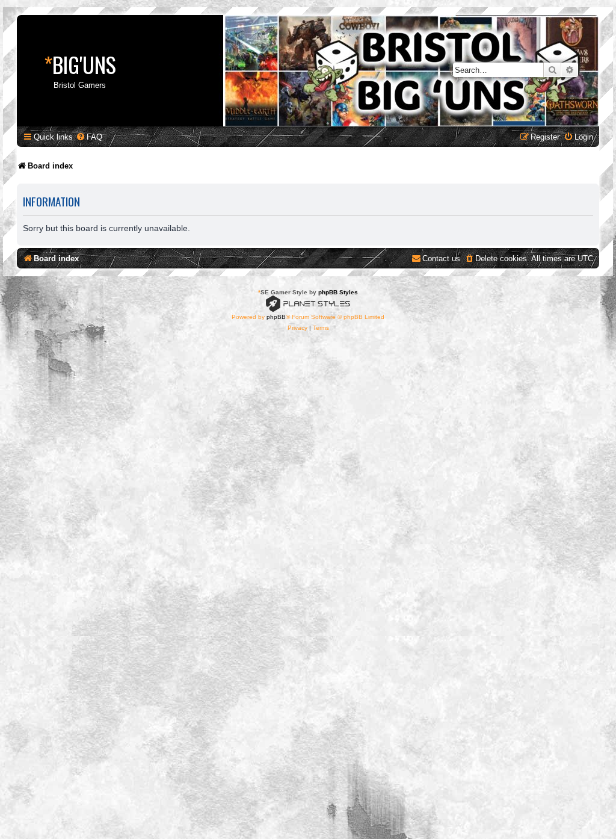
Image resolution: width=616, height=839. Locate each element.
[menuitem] (89, 137)
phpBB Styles (338, 292)
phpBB (276, 317)
